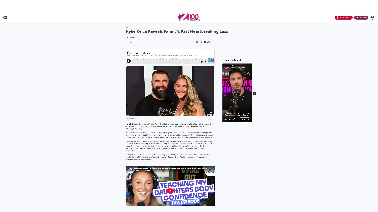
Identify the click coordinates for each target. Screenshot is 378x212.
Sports (128, 27)
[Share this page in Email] (204, 42)
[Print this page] (208, 42)
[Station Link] (189, 17)
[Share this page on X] (201, 42)
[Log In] (373, 18)
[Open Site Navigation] (5, 18)
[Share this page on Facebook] (197, 42)
